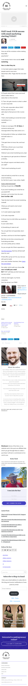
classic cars (3, 671)
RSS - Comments (15, 601)
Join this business (6, 251)
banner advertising (5, 665)
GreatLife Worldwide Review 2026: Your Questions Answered (12, 530)
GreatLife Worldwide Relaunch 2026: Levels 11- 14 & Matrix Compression (13, 535)
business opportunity (5, 667)
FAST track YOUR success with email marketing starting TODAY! (12, 33)
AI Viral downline (7, 567)
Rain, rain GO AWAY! (5, 331)
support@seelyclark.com (22, 289)
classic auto (3, 669)
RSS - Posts (15, 598)
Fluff (2, 673)
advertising (5, 555)
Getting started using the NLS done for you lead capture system (6, 324)
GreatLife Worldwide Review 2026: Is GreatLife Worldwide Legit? (11, 525)
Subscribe (14, 593)
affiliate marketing (7, 558)
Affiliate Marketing (7, 561)
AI (3, 564)
